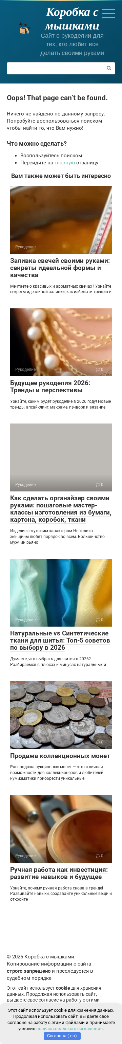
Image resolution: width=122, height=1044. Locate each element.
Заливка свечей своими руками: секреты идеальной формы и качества (60, 268)
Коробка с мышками (72, 18)
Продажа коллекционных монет (60, 756)
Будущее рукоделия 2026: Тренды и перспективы (50, 386)
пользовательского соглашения (69, 1028)
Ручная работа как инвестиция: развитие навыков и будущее (59, 873)
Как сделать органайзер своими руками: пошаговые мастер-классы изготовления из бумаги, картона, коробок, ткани (60, 508)
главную (65, 163)
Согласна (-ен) (62, 1035)
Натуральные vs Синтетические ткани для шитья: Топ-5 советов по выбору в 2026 (60, 640)
